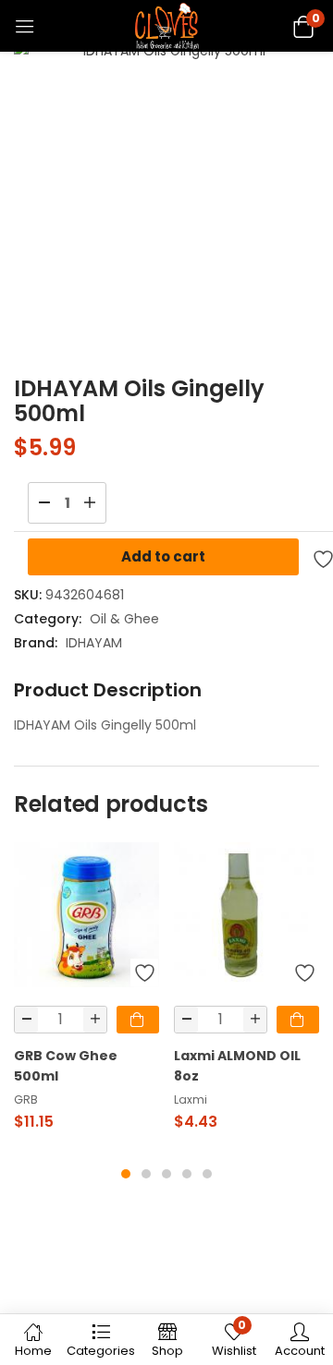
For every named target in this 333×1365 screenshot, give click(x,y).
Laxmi (190, 1099)
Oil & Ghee (124, 619)
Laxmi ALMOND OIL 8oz (237, 1065)
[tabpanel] (86, 994)
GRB (26, 1099)
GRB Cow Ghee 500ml (65, 1065)
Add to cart (163, 556)
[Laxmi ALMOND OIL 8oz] (246, 914)
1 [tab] (125, 1173)
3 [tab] (166, 1173)
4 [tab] (186, 1173)
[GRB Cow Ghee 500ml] (86, 914)
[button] (302, 25)
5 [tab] (207, 1173)
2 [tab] (146, 1173)
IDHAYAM (94, 643)
